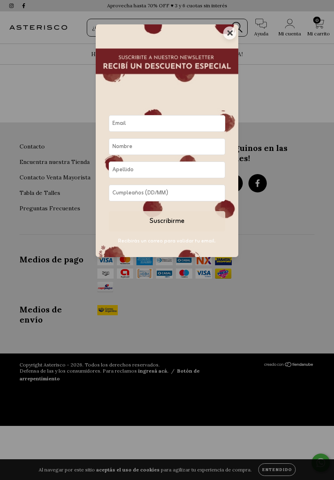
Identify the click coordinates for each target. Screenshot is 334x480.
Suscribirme (167, 221)
